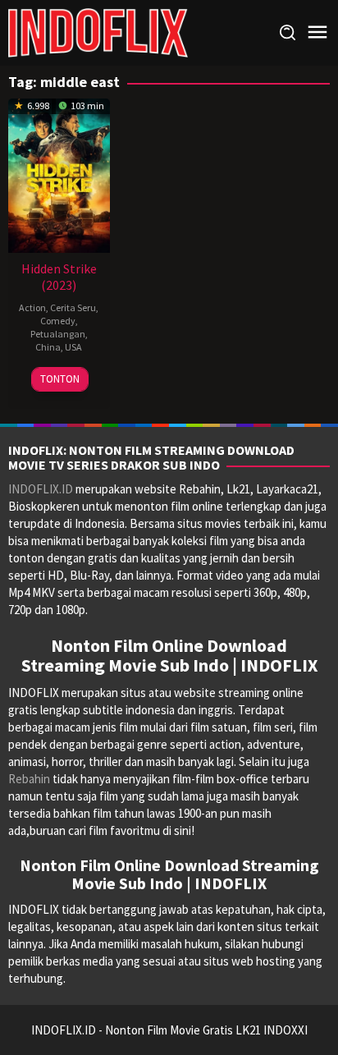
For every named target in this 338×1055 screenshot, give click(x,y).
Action (32, 307)
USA (73, 347)
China (48, 347)
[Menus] (317, 32)
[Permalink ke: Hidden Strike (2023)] (59, 173)
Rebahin (29, 779)
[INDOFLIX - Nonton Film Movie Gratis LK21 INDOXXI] (98, 31)
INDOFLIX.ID (40, 489)
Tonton (60, 379)
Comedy (57, 320)
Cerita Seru (73, 307)
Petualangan (57, 334)
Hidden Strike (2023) (59, 276)
